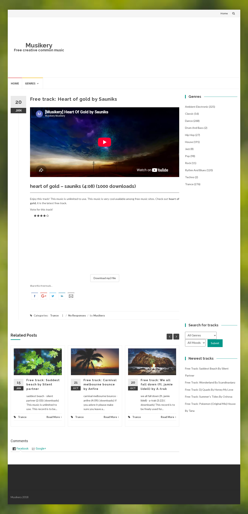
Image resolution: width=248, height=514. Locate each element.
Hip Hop (190, 135)
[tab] (20, 448)
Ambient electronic (196, 106)
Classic (189, 113)
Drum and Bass (194, 127)
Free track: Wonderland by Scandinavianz (210, 382)
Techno (189, 177)
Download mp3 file (105, 278)
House (189, 142)
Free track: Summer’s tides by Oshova (208, 396)
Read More (53, 417)
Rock (188, 163)
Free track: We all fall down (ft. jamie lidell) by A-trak (157, 384)
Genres (30, 83)
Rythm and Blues (195, 170)
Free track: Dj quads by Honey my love (209, 389)
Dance (189, 120)
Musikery (39, 45)
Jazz (187, 148)
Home (224, 13)
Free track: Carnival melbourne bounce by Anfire (100, 384)
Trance (54, 315)
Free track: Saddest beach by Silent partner (43, 384)
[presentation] (20, 448)
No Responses (77, 315)
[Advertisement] (152, 47)
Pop (187, 156)
